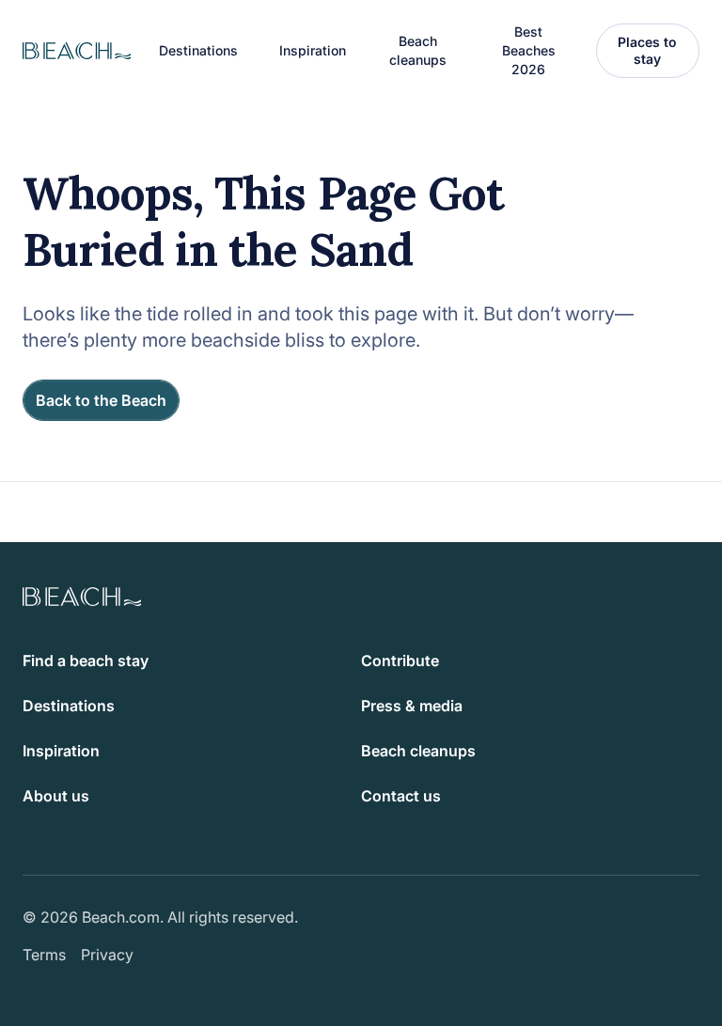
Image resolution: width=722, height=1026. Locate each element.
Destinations (69, 705)
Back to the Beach (101, 400)
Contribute (400, 660)
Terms (44, 954)
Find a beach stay (86, 660)
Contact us (401, 795)
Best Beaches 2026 (529, 50)
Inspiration (61, 750)
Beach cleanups (418, 50)
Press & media (412, 705)
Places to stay (647, 50)
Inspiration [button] (312, 50)
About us (56, 795)
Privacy (107, 954)
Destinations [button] (198, 50)
